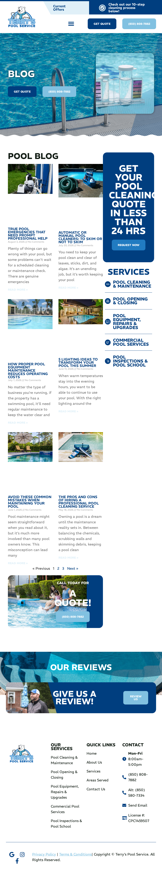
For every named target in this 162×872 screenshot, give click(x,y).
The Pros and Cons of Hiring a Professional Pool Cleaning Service (78, 502)
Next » (72, 568)
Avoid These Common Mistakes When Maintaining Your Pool (29, 502)
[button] (71, 24)
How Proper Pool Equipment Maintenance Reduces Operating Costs (28, 370)
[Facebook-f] (17, 861)
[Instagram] (22, 854)
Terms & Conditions (75, 854)
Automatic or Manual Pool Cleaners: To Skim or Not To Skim (80, 237)
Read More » (18, 289)
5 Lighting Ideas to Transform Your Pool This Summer (78, 362)
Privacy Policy (44, 854)
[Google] (12, 854)
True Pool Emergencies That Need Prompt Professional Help (27, 234)
